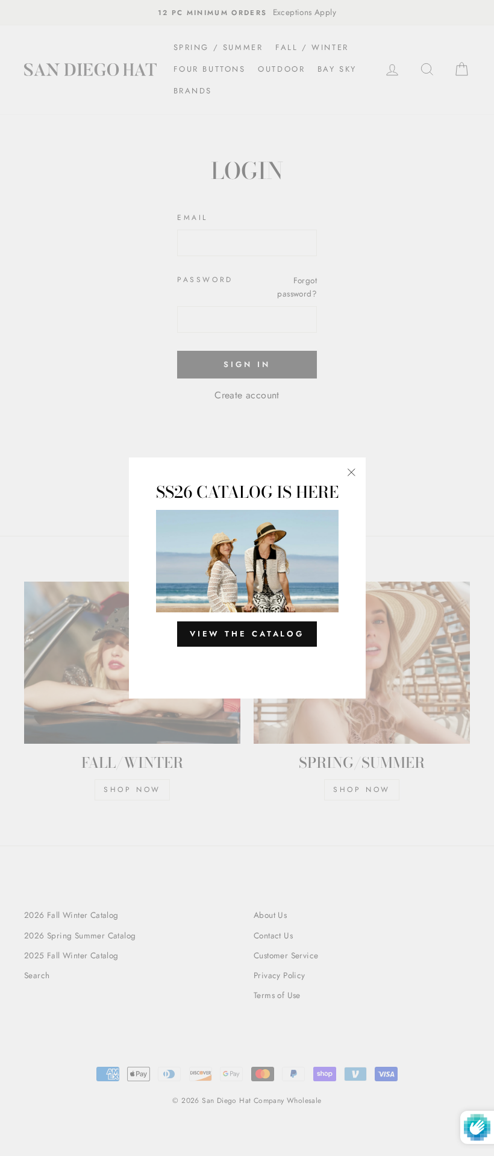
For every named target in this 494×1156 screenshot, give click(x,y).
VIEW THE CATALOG (247, 633)
